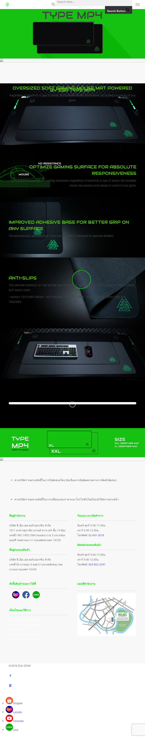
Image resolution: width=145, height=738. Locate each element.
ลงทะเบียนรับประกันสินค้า (24, 634)
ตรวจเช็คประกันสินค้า (22, 639)
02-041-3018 (96, 535)
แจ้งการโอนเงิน (18, 629)
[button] (53, 4)
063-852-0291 (97, 564)
